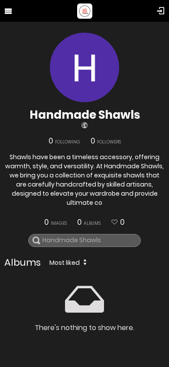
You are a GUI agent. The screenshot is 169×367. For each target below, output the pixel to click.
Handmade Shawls (84, 115)
